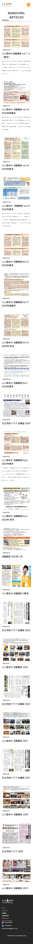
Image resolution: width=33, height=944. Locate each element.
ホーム (3, 908)
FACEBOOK (8, 925)
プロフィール (5, 918)
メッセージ (5, 910)
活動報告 (4, 913)
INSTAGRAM (8, 922)
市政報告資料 (5, 915)
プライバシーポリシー (7, 920)
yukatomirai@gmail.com (10, 928)
